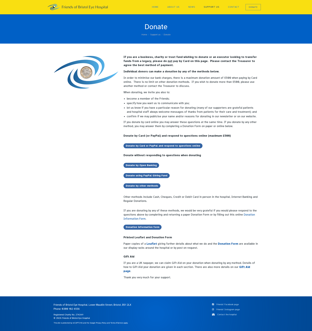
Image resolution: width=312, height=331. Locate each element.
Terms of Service (116, 323)
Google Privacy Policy (98, 323)
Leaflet (152, 243)
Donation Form (228, 243)
